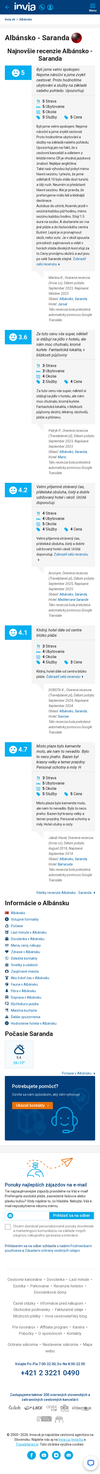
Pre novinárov (24, 1327)
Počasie (17, 926)
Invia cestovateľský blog (66, 1316)
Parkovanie (40, 1286)
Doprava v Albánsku (26, 997)
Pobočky (27, 1333)
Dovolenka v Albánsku (27, 939)
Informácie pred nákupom (62, 1303)
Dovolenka (56, 1279)
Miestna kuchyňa (24, 1010)
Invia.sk (10, 19)
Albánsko (25, 19)
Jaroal (62, 304)
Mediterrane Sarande (73, 600)
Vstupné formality (25, 919)
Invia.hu (77, 1439)
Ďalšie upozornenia (25, 1017)
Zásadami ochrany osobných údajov (52, 1250)
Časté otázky (24, 1303)
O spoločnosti (50, 1333)
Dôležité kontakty (24, 958)
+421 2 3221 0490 (50, 1373)
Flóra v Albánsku (23, 991)
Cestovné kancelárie (25, 1279)
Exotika (19, 1286)
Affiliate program (54, 1327)
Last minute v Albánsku (29, 932)
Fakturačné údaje (69, 1309)
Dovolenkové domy (50, 1292)
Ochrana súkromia (23, 1344)
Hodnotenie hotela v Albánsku (34, 1023)
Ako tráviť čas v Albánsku (30, 978)
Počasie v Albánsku (77, 1073)
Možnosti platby (27, 1316)
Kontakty (74, 1333)
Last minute (79, 1279)
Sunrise (63, 716)
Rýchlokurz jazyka (25, 1004)
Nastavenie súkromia (60, 1344)
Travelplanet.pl (27, 1444)
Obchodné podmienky (32, 1309)
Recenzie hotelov (69, 1286)
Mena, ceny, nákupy (26, 945)
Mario (62, 457)
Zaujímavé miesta (25, 971)
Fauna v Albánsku (24, 984)
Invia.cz (64, 1439)
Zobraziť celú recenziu (63, 677)
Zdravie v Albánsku (25, 952)
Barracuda (65, 864)
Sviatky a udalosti (24, 965)
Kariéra (79, 1327)
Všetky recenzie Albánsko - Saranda (64, 893)
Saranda (81, 299)
